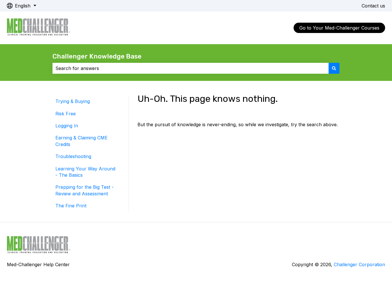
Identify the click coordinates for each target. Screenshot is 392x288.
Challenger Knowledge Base (97, 56)
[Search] (334, 68)
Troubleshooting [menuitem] (73, 156)
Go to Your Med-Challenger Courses (339, 28)
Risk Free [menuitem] (65, 113)
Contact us (373, 6)
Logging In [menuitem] (66, 126)
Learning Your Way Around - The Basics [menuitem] (85, 172)
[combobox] (191, 68)
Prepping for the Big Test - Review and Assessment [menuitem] (84, 190)
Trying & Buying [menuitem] (72, 101)
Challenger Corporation (359, 264)
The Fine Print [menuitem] (70, 206)
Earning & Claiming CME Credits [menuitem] (81, 141)
